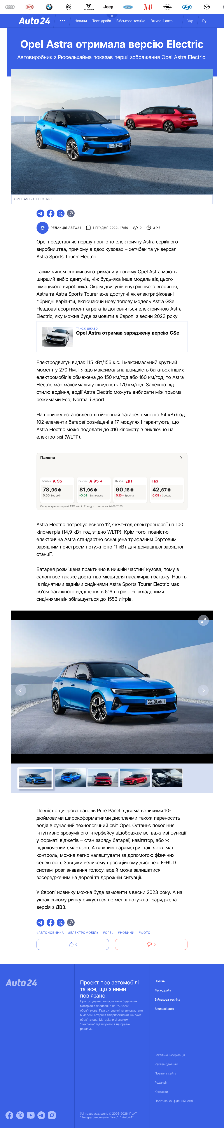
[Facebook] (9, 1115)
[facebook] (50, 213)
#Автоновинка (50, 933)
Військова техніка (130, 21)
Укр (190, 21)
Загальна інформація (170, 1055)
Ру (204, 21)
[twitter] (61, 213)
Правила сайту (165, 1073)
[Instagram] (52, 1115)
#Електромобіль (83, 933)
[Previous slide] (20, 690)
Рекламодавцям (166, 1064)
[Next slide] (203, 690)
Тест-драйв (101, 21)
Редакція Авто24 (66, 228)
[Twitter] (20, 1115)
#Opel (108, 933)
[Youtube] (31, 1115)
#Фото (144, 933)
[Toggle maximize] (203, 620)
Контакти (161, 1092)
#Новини (126, 933)
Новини (81, 21)
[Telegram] (41, 1115)
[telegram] (40, 213)
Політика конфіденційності (174, 1101)
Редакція (161, 1083)
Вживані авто (162, 21)
